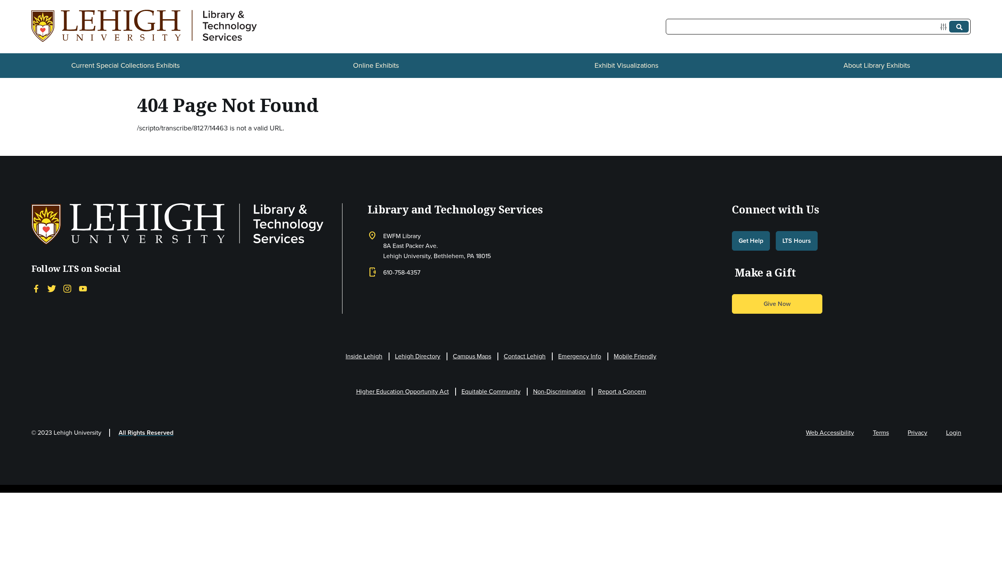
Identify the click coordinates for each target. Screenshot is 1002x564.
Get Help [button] (751, 240)
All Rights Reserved (146, 432)
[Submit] (959, 27)
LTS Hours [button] (796, 240)
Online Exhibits (376, 65)
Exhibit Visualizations (626, 65)
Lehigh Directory (417, 356)
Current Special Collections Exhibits (125, 65)
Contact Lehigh (525, 356)
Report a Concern (622, 391)
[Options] (945, 27)
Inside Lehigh (364, 356)
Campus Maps (472, 356)
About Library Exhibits (876, 65)
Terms (881, 432)
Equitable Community (491, 391)
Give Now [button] (777, 303)
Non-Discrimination (559, 391)
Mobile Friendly (635, 356)
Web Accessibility (830, 432)
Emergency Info (579, 356)
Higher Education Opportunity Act (402, 391)
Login (953, 432)
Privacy (917, 432)
